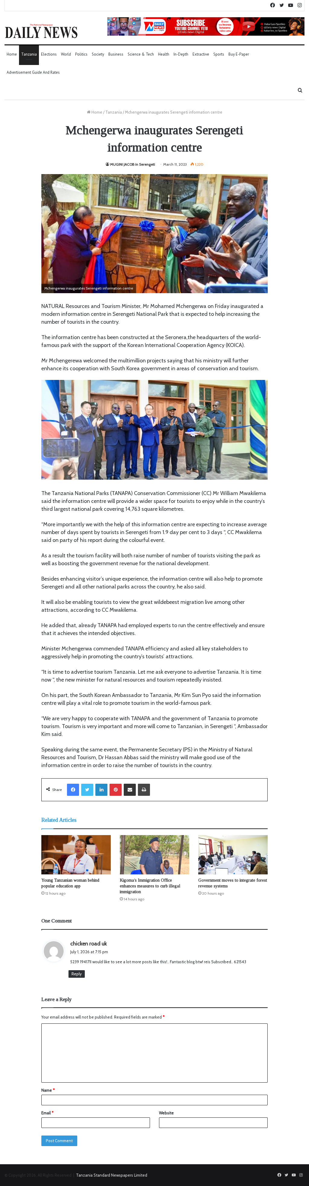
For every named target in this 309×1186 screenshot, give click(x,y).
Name (48, 1090)
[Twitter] (87, 790)
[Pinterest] (116, 790)
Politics (81, 54)
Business (115, 54)
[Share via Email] (130, 790)
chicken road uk (88, 943)
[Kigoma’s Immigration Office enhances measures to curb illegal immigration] (154, 854)
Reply (77, 973)
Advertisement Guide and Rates (33, 72)
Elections (49, 54)
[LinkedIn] (101, 790)
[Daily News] (41, 30)
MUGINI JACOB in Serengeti (132, 164)
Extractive (201, 54)
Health (163, 54)
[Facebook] (73, 790)
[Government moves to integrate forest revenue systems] (233, 854)
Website (166, 1112)
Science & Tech (141, 54)
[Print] (144, 790)
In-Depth (181, 54)
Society (98, 54)
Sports (218, 54)
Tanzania (29, 54)
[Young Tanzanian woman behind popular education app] (76, 854)
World (66, 54)
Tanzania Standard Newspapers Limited (111, 1175)
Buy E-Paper (238, 54)
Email (47, 1112)
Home (12, 54)
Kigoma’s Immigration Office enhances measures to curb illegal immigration (150, 886)
